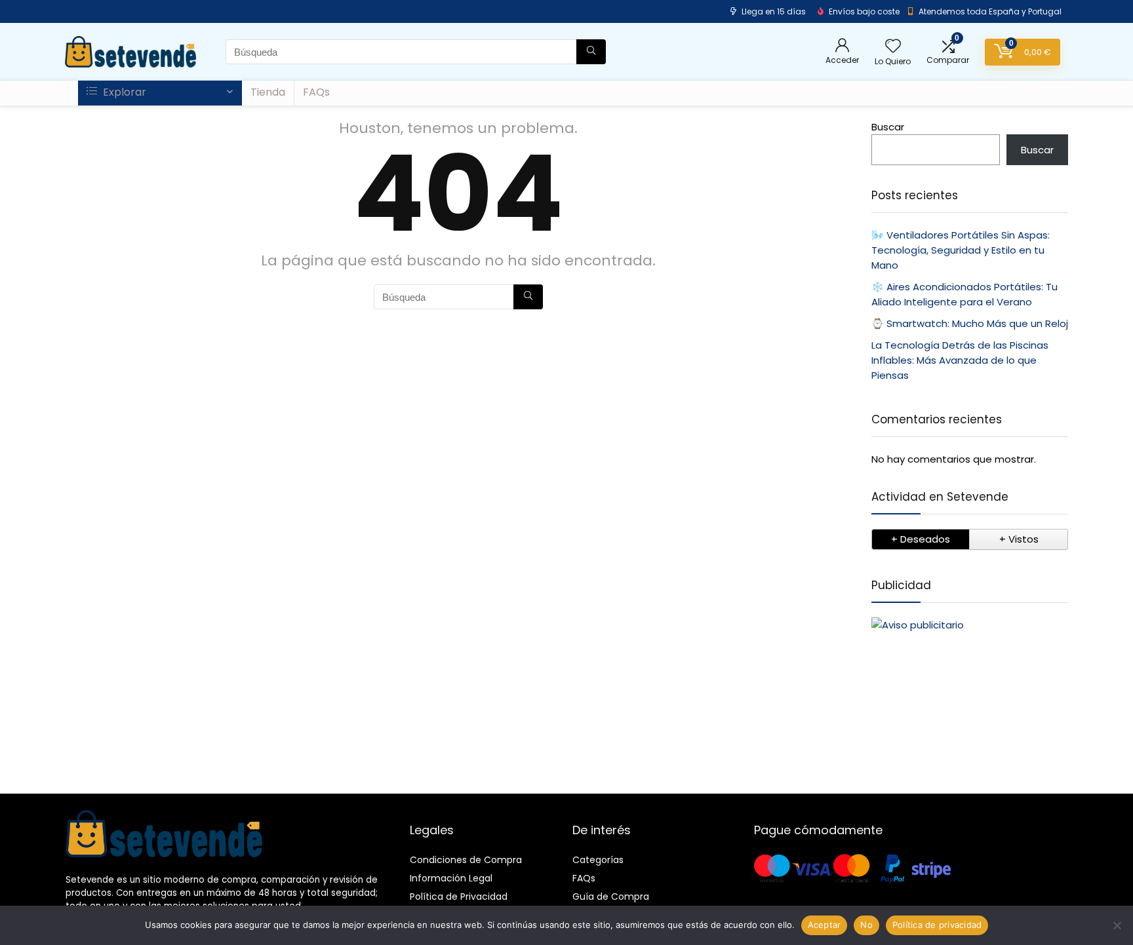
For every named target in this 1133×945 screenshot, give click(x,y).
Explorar (123, 92)
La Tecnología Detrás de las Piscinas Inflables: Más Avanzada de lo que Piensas (959, 360)
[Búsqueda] (591, 51)
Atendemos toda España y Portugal (990, 11)
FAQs (316, 92)
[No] (1116, 925)
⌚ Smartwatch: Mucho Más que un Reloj (969, 323)
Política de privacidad (937, 924)
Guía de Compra (610, 896)
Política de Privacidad (458, 896)
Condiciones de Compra (466, 859)
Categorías (598, 859)
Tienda (267, 92)
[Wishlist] (893, 47)
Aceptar (824, 924)
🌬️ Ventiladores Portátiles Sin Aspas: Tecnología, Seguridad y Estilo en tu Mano (960, 250)
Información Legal (451, 878)
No (866, 924)
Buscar (887, 127)
